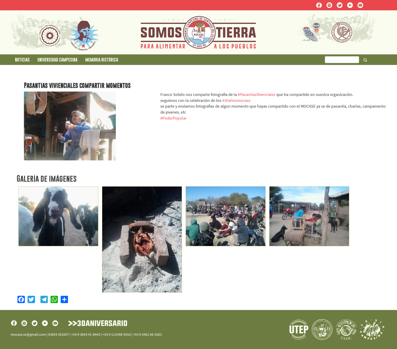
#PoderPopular (173, 118)
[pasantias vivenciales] (225, 216)
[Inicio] (198, 32)
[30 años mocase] (58, 216)
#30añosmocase (236, 100)
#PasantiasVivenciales (256, 94)
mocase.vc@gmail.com (28, 334)
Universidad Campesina (57, 59)
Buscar (365, 60)
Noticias (22, 59)
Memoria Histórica (101, 59)
